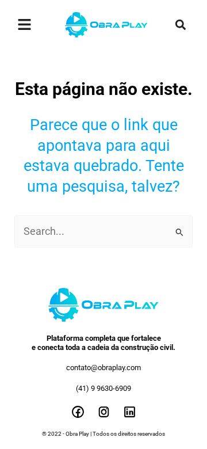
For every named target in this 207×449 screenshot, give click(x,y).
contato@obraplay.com (103, 367)
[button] (180, 25)
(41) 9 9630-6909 (103, 388)
